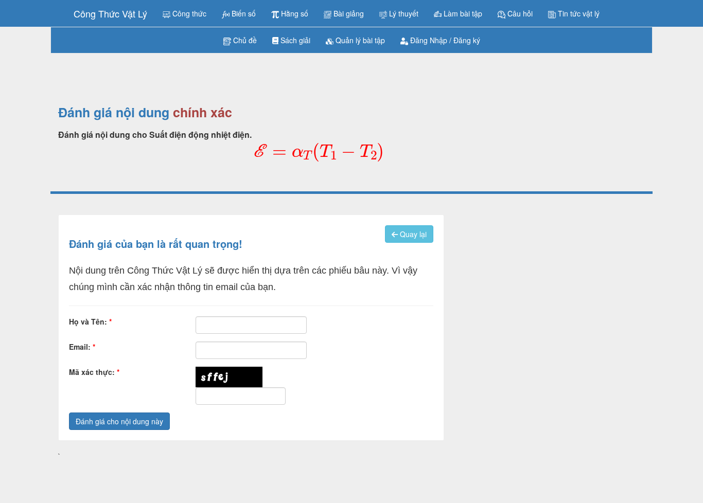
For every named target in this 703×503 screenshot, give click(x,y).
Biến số (243, 13)
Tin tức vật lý (578, 13)
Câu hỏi (519, 13)
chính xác (202, 112)
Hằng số (293, 13)
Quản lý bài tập (359, 40)
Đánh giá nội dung (113, 112)
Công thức (188, 13)
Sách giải (294, 40)
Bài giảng (347, 13)
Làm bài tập (462, 13)
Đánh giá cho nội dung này (119, 421)
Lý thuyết (402, 13)
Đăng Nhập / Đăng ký (444, 40)
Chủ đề (244, 40)
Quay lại (412, 234)
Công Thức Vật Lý (110, 13)
